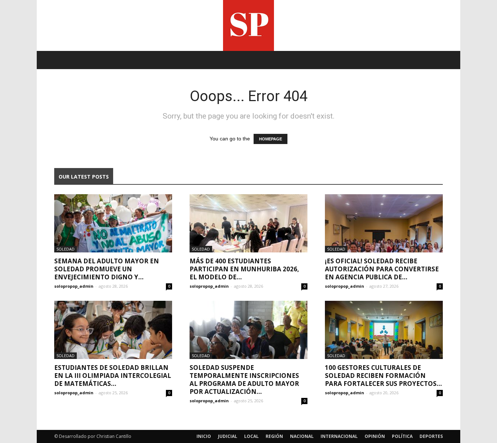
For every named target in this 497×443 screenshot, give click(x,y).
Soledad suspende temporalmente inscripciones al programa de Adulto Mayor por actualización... (244, 379)
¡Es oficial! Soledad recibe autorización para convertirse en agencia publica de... (382, 269)
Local (251, 436)
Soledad (65, 249)
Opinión (375, 436)
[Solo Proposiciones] (248, 25)
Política (402, 436)
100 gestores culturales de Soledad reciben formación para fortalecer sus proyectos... (383, 375)
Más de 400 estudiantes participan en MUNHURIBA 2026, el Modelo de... (244, 269)
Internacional (339, 436)
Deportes (431, 436)
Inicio (203, 436)
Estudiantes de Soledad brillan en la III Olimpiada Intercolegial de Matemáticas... (112, 375)
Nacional (302, 436)
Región (274, 436)
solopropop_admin (74, 286)
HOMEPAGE (270, 139)
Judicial (227, 436)
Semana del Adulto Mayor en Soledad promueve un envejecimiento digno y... (106, 269)
